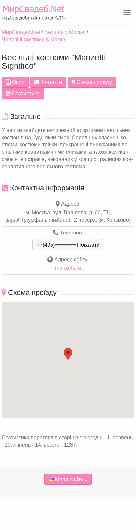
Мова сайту (68, 479)
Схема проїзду (93, 82)
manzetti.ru (68, 268)
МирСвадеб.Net (21, 32)
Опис (17, 82)
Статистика (25, 93)
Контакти (50, 82)
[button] (68, 354)
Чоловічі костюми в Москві (34, 39)
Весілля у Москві (64, 32)
